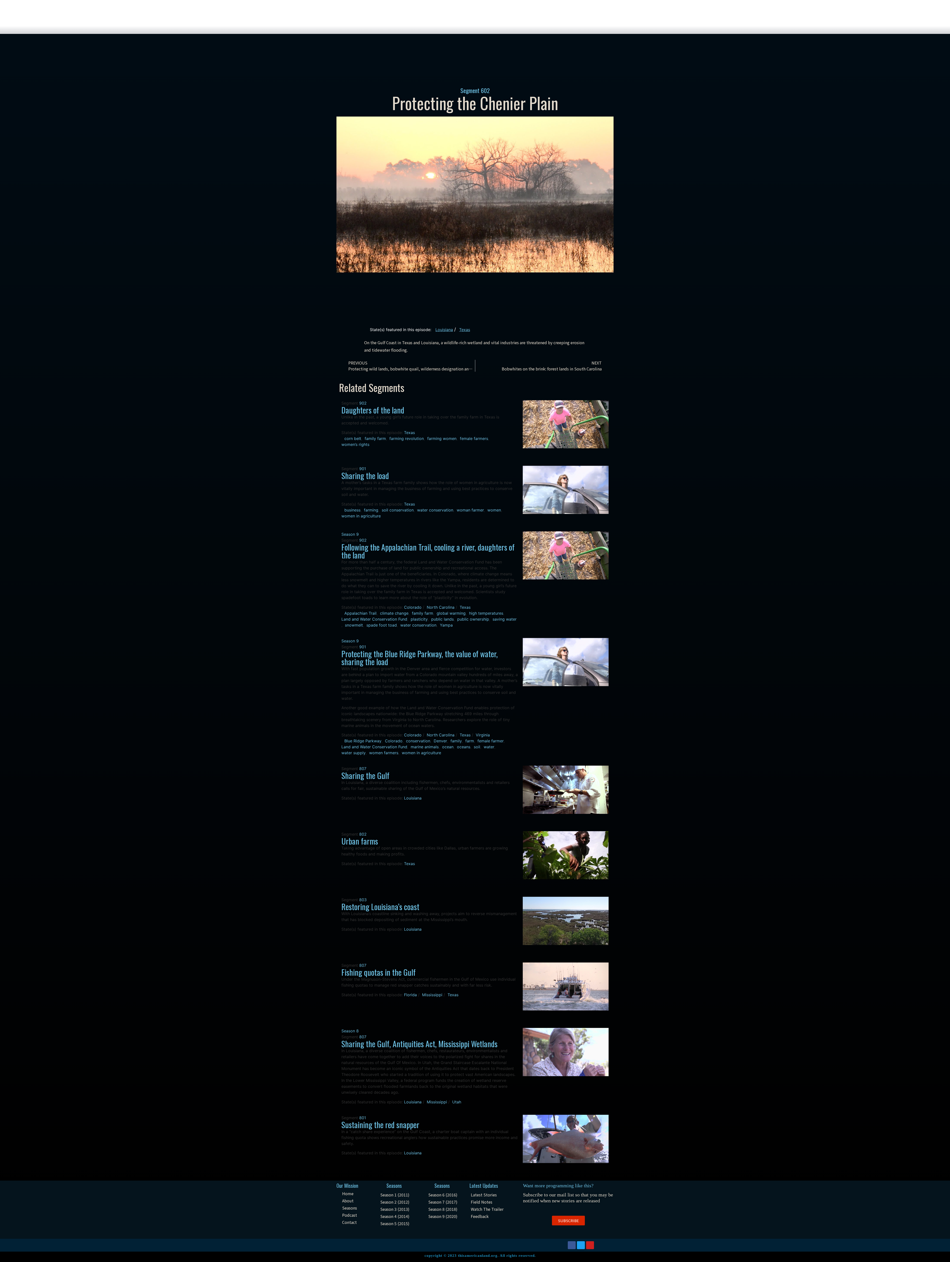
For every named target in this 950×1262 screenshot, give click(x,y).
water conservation (435, 510)
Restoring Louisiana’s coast (380, 906)
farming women (441, 438)
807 (362, 768)
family (456, 740)
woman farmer (470, 510)
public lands (442, 619)
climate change (394, 613)
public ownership (473, 619)
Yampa (446, 625)
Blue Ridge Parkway (362, 740)
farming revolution (406, 438)
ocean (447, 746)
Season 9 (350, 534)
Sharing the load (365, 475)
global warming (451, 613)
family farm (375, 438)
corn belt (352, 438)
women (494, 510)
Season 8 (350, 1030)
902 (363, 403)
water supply (353, 752)
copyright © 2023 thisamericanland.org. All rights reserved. (480, 1256)
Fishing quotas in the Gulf (378, 972)
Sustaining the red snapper (380, 1124)
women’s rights (355, 444)
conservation (418, 740)
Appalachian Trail (360, 613)
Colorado (413, 607)
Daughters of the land (372, 410)
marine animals (425, 746)
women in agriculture (361, 515)
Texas (464, 329)
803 (363, 899)
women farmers (383, 752)
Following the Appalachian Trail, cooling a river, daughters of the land (428, 551)
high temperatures (486, 613)
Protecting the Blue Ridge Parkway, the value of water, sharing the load (419, 657)
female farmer (490, 740)
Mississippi (432, 994)
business (352, 510)
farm (469, 740)
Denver (440, 740)
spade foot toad (381, 625)
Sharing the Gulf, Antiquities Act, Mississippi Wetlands (419, 1043)
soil (477, 746)
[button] (568, 1220)
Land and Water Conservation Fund (374, 619)
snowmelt (354, 625)
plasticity (419, 619)
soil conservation (398, 510)
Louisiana (444, 329)
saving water (505, 619)
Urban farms (359, 841)
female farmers (474, 438)
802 (363, 834)
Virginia (483, 734)
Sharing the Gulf (365, 775)
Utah (456, 1101)
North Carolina (440, 607)
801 (362, 1117)
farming (371, 510)
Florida (410, 994)
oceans (463, 746)
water (489, 746)
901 (362, 468)
